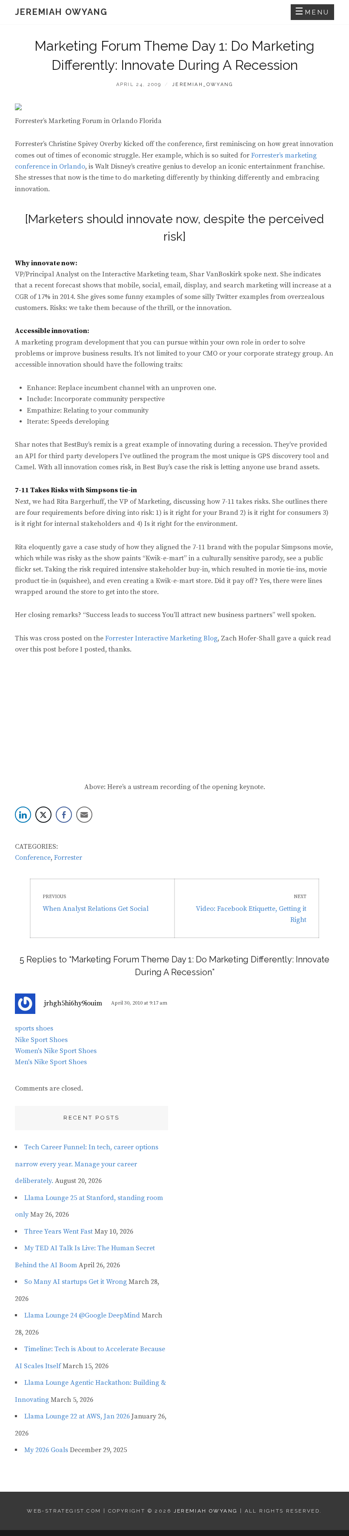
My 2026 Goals (46, 1450)
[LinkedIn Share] (23, 815)
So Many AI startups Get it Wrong (75, 1282)
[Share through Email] (84, 815)
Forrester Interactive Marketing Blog (161, 638)
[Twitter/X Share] (43, 815)
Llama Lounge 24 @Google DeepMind (82, 1315)
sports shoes (34, 1028)
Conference (33, 857)
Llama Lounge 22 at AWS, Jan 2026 (77, 1416)
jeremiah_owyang (202, 84)
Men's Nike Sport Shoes (51, 1062)
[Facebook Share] (64, 815)
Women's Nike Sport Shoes (56, 1051)
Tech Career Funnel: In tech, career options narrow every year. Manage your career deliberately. (86, 1164)
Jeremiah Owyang (61, 12)
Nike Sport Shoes (41, 1040)
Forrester (68, 857)
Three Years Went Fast (58, 1231)
